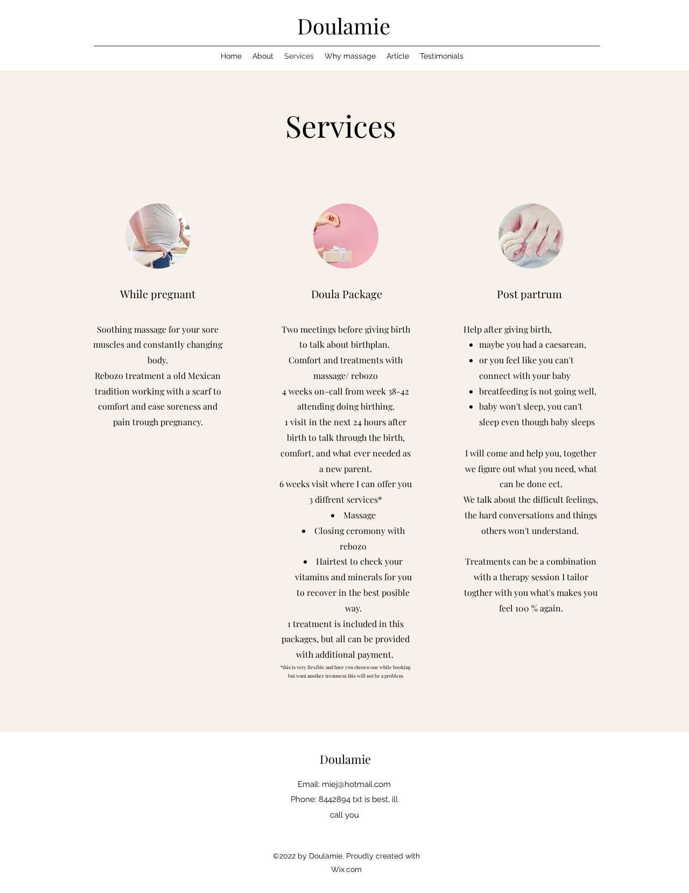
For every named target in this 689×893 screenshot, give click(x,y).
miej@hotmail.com (356, 784)
